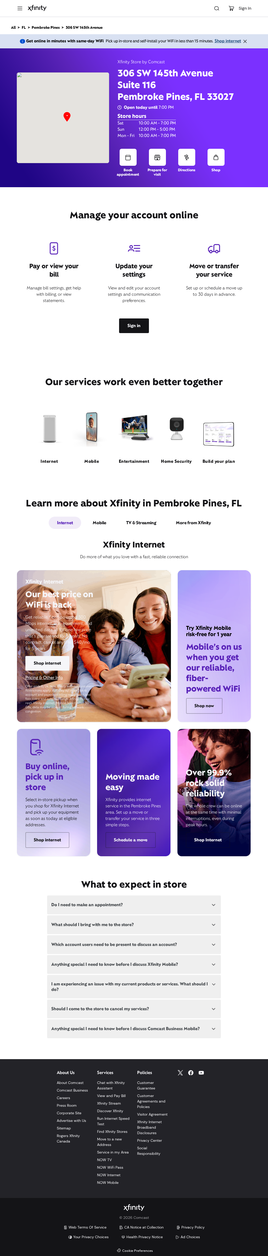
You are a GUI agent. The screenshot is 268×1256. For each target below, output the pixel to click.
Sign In (245, 8)
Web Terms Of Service (88, 1227)
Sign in (134, 325)
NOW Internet (108, 1175)
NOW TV (104, 1159)
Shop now (204, 706)
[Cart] (231, 8)
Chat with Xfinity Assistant (111, 1085)
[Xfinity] (37, 8)
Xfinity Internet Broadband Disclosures (149, 1127)
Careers (63, 1097)
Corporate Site (69, 1113)
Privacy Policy (193, 1227)
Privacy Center (149, 1140)
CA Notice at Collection (144, 1227)
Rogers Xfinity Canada (68, 1138)
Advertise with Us (71, 1120)
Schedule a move (130, 840)
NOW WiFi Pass (110, 1167)
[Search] (216, 8)
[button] (67, 117)
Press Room (67, 1105)
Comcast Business (72, 1090)
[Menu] (20, 8)
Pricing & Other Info (44, 677)
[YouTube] (201, 1073)
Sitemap (64, 1128)
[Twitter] (180, 1073)
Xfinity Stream (109, 1103)
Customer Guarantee (146, 1085)
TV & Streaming (141, 523)
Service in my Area (113, 1152)
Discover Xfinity (110, 1111)
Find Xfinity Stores (112, 1131)
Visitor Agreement (152, 1114)
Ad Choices (190, 1237)
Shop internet (228, 41)
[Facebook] (191, 1073)
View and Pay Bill (111, 1095)
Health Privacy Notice (144, 1237)
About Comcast (70, 1082)
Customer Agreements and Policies (151, 1101)
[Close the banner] (245, 41)
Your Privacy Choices (91, 1237)
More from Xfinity (193, 523)
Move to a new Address (109, 1142)
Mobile (99, 523)
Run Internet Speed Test (113, 1121)
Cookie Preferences (137, 1251)
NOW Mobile (108, 1182)
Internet (65, 523)
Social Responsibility (148, 1151)
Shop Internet (208, 840)
